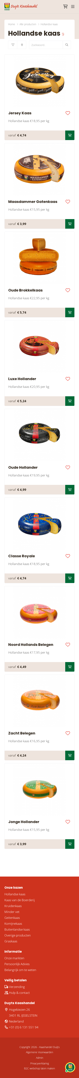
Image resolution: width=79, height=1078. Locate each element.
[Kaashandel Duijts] (20, 6)
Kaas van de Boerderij (19, 900)
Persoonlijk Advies (17, 964)
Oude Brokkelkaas (25, 290)
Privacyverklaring (39, 1063)
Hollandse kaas (14, 894)
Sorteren (21, 45)
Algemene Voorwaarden (39, 1052)
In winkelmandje (69, 135)
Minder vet (11, 912)
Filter (12, 45)
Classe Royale (21, 556)
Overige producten (17, 935)
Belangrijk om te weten (20, 970)
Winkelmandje (65, 7)
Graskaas (10, 941)
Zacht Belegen (21, 733)
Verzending (16, 987)
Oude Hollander (23, 467)
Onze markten (14, 958)
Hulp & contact (19, 993)
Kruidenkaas (13, 906)
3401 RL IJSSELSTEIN (22, 1015)
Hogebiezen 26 (19, 1009)
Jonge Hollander (23, 821)
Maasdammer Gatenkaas (32, 201)
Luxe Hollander (22, 378)
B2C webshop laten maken (39, 1068)
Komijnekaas (13, 923)
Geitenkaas (12, 918)
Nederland (16, 1021)
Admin (39, 1057)
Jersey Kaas (19, 113)
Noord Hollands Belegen (30, 644)
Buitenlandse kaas (17, 929)
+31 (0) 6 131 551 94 (23, 1027)
